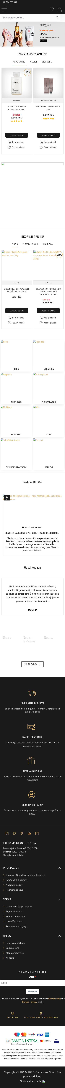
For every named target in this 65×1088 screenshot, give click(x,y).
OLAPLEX (16, 101)
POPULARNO (19, 61)
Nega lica (49, 369)
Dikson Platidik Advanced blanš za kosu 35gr (17, 290)
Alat (48, 434)
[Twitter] (14, 833)
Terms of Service (29, 1002)
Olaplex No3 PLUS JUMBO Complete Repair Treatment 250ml (48, 292)
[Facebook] (7, 833)
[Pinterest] (22, 833)
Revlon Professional (48, 101)
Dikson (16, 283)
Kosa (16, 369)
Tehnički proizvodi (16, 467)
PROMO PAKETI (30, 243)
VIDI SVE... (47, 61)
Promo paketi (49, 401)
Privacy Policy (54, 998)
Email (31, 976)
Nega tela (16, 401)
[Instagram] (37, 833)
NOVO (15, 243)
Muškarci (16, 434)
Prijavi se (32, 991)
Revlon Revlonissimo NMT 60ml (48, 108)
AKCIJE (33, 61)
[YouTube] (29, 833)
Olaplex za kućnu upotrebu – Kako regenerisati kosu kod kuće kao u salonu (32, 533)
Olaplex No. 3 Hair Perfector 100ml (17, 108)
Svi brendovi (31, 664)
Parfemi (49, 467)
